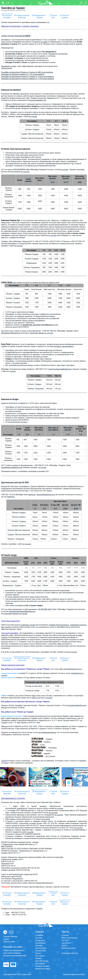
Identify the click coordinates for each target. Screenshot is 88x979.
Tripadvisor (10, 497)
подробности (22, 808)
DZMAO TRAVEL (7, 282)
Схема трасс (40, 940)
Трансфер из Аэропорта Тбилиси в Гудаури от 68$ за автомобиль (27, 72)
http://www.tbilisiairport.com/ (70, 669)
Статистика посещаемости (13, 950)
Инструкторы (40, 951)
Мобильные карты (42, 969)
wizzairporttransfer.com (77, 705)
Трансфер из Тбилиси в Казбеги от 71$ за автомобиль (22, 74)
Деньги (65, 946)
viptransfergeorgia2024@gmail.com (21, 611)
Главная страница (10, 937)
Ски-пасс (38, 938)
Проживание (40, 943)
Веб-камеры (40, 964)
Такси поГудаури (65, 16)
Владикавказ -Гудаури (40, 16)
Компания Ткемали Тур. (10, 220)
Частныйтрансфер (7, 16)
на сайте (44, 42)
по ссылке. (25, 172)
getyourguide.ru (68, 346)
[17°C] (2, 2)
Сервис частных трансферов (15, 36)
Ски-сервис (40, 956)
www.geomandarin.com (37, 100)
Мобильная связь (69, 948)
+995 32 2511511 (38, 698)
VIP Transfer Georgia (9, 555)
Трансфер (39, 946)
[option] (44, 776)
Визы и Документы (69, 938)
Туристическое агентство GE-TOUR (15, 482)
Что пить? (65, 940)
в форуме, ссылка (28, 625)
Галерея (38, 958)
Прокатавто (54, 16)
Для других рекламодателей (14, 956)
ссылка (74, 652)
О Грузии (65, 935)
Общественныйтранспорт (23, 16)
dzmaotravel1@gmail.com (10, 333)
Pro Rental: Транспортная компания (15, 149)
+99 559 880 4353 (45, 609)
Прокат (38, 953)
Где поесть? (66, 943)
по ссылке (33, 116)
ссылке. (12, 371)
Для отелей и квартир (12, 953)
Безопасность (40, 948)
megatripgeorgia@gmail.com (12, 467)
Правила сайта (9, 942)
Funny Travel (6, 344)
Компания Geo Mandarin (11, 90)
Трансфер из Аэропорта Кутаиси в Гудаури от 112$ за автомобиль (27, 77)
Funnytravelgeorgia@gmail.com (60, 369)
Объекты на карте (42, 966)
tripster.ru (57, 346)
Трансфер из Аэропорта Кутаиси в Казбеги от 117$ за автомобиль (27, 79)
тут (48, 22)
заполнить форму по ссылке (41, 333)
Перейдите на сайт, (8, 66)
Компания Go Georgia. (10, 399)
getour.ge (31, 495)
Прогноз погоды (41, 961)
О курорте (39, 935)
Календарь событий (70, 953)
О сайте (6, 939)
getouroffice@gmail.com (46, 495)
